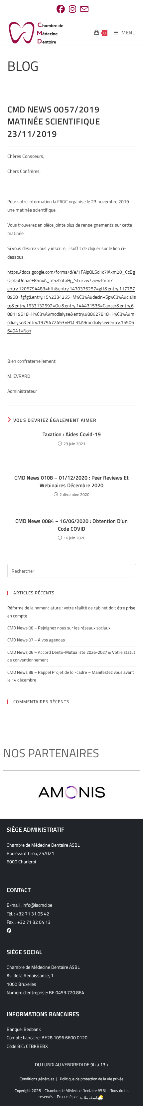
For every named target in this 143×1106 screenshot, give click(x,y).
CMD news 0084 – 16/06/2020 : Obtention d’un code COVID (71, 524)
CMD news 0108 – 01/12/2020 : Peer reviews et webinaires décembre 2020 (71, 481)
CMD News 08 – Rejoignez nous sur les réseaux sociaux (58, 627)
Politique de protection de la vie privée (91, 1079)
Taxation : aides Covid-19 (72, 434)
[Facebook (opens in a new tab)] (61, 9)
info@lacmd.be (37, 904)
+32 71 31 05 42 (32, 913)
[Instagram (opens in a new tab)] (72, 9)
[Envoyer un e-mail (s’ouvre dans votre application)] (83, 9)
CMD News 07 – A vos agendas (36, 639)
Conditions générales (37, 1079)
